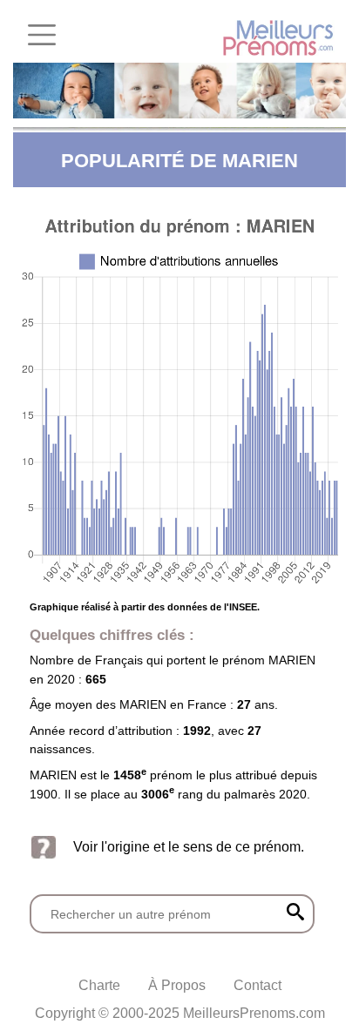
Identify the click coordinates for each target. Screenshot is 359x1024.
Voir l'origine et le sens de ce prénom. (188, 846)
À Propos (177, 985)
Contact (257, 985)
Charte (99, 985)
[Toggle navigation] (42, 35)
